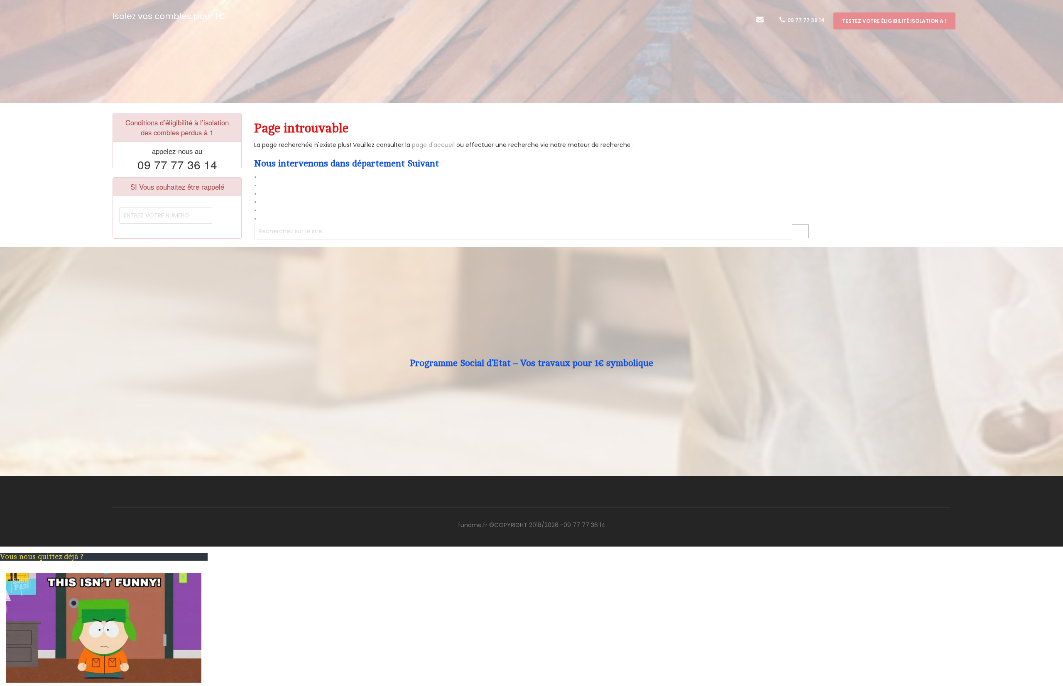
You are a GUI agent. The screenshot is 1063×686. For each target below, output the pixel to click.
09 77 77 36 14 (805, 20)
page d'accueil (432, 145)
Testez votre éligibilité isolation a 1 (894, 20)
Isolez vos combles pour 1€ (169, 16)
